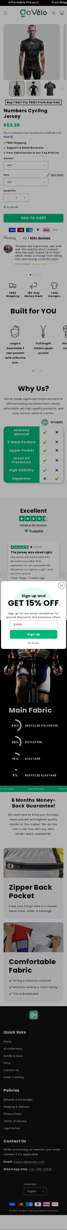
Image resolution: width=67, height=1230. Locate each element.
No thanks (33, 643)
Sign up (33, 634)
